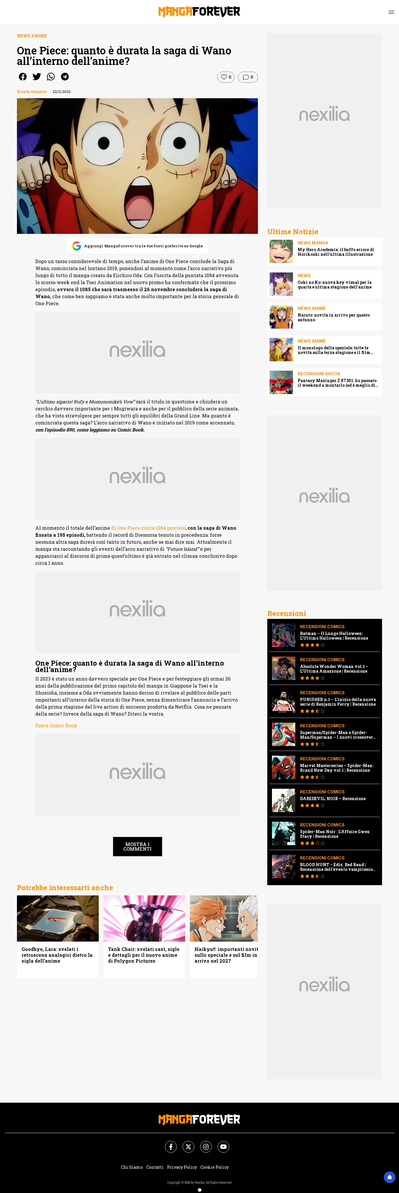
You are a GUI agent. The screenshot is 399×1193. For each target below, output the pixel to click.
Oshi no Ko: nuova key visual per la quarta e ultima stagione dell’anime (335, 284)
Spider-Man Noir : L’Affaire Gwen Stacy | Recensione (335, 834)
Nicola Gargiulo (32, 91)
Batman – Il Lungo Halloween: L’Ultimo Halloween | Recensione (334, 635)
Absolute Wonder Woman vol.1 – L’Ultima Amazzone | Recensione (334, 669)
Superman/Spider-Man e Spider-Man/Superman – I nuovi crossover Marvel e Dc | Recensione (336, 735)
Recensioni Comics (322, 626)
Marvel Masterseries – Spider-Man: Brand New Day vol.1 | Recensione (336, 768)
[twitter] (37, 80)
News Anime (32, 36)
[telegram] (65, 80)
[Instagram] (202, 1143)
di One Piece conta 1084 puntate (148, 528)
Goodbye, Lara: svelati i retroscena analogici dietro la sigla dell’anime (57, 955)
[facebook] (23, 80)
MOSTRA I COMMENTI (137, 846)
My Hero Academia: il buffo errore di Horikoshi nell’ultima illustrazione (336, 252)
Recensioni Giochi (319, 373)
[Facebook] (167, 1143)
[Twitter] (185, 1143)
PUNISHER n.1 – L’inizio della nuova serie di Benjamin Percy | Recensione (338, 702)
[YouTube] (220, 1143)
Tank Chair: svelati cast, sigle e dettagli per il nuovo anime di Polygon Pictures (143, 955)
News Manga (313, 242)
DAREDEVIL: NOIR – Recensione (333, 798)
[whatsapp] (51, 80)
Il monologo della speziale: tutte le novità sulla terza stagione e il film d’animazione (334, 350)
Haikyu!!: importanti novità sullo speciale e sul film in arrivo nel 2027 (228, 955)
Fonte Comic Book (56, 725)
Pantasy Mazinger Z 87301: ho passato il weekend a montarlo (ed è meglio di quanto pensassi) (337, 383)
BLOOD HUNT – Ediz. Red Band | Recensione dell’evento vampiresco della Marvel (336, 867)
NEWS (304, 275)
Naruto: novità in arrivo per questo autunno (334, 317)
